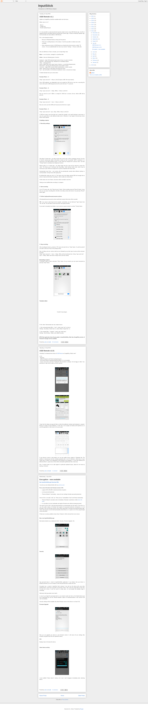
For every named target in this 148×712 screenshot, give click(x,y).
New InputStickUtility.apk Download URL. (49, 482)
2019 (92, 20)
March (94, 58)
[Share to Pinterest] (67, 342)
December (95, 32)
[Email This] (61, 342)
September (95, 39)
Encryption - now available (49, 479)
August (94, 41)
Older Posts (81, 695)
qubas (92, 72)
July (94, 43)
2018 (92, 22)
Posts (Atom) (65, 699)
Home (62, 695)
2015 (92, 28)
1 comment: (55, 470)
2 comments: (55, 689)
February (95, 60)
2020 (92, 18)
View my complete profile (96, 74)
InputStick (45, 5)
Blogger (81, 709)
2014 (92, 30)
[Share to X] (64, 342)
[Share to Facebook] (66, 342)
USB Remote (60, 353)
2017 (92, 24)
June (94, 51)
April (94, 56)
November (95, 34)
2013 (92, 65)
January (95, 62)
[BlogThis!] (63, 342)
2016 (92, 26)
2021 (92, 16)
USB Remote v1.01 (46, 351)
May (94, 54)
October (95, 37)
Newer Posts (42, 695)
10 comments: (55, 342)
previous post (61, 485)
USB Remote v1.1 (46, 17)
